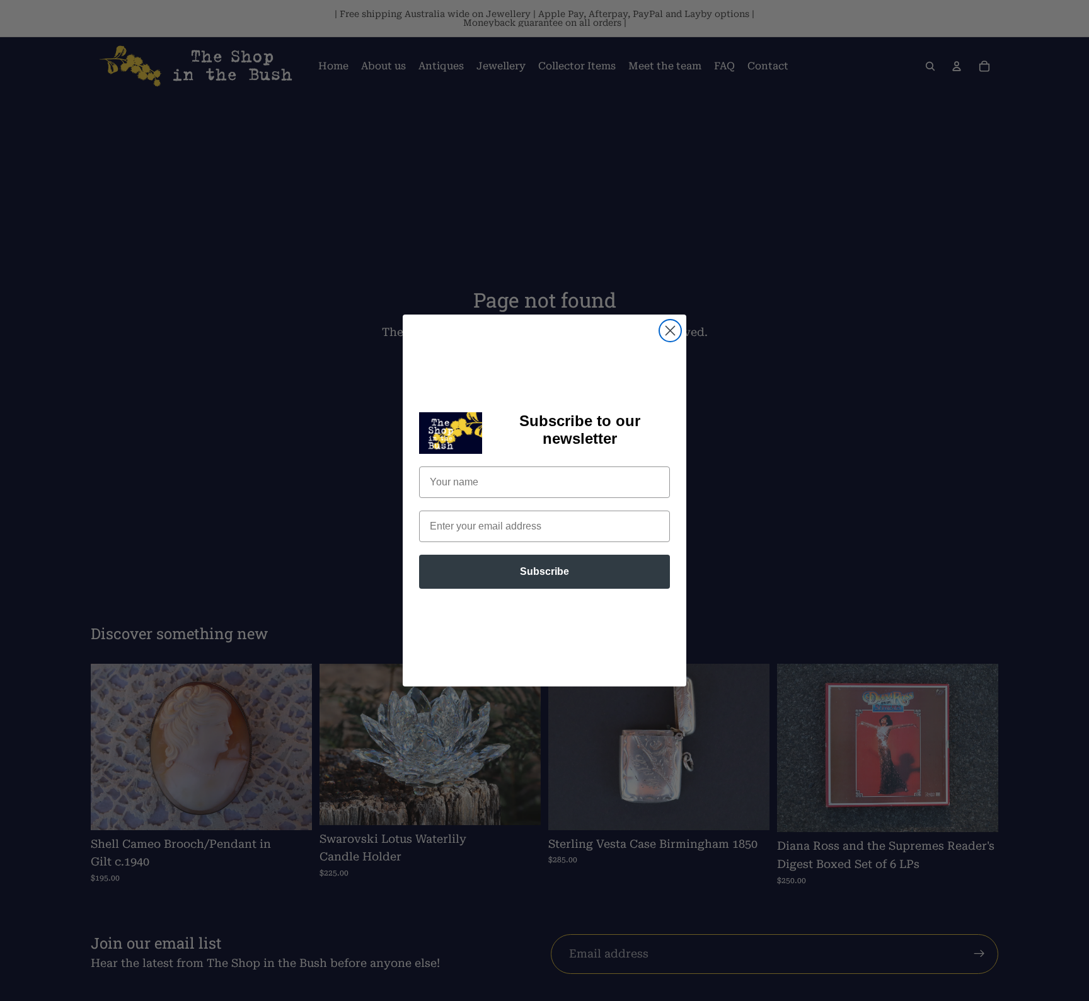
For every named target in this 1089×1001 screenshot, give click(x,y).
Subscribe (544, 571)
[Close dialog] (670, 331)
